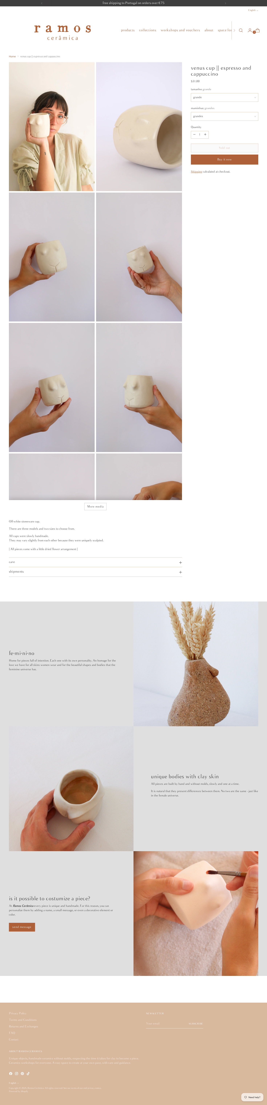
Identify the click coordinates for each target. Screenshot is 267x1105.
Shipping (196, 171)
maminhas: (203, 108)
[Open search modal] (240, 30)
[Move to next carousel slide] (255, 990)
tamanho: (201, 89)
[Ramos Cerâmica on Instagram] (17, 1074)
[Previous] (42, 3)
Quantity (196, 127)
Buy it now (224, 159)
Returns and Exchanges (23, 1026)
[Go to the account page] (248, 30)
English (252, 10)
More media (95, 506)
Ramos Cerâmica (35, 1088)
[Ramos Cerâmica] (62, 30)
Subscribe (196, 1024)
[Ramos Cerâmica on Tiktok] (28, 1074)
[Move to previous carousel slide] (247, 990)
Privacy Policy (18, 1013)
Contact (13, 1039)
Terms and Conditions (23, 1020)
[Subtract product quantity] (194, 134)
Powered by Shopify (18, 1091)
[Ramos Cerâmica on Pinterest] (23, 1074)
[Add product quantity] (205, 134)
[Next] (225, 3)
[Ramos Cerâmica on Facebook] (11, 1074)
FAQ (12, 1033)
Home (12, 56)
